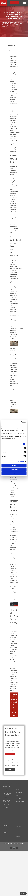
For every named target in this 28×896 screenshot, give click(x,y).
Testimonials (20, 826)
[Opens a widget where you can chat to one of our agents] (23, 893)
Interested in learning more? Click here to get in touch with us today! (14, 705)
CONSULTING (6, 825)
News (20, 23)
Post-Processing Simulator (7, 794)
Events (18, 829)
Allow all (14, 465)
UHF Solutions (20, 801)
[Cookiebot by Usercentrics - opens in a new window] (21, 422)
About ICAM (19, 820)
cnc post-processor (10, 25)
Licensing (5, 835)
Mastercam (5, 26)
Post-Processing (7, 783)
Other (17, 795)
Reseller (5, 832)
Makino (17, 25)
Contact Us (19, 836)
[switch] (25, 448)
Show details (21, 461)
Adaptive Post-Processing (7, 801)
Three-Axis (6, 804)
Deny (14, 473)
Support (5, 820)
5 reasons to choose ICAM (19, 823)
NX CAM (18, 789)
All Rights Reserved (13, 843)
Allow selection (14, 469)
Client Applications (13, 23)
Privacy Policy (16, 844)
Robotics (18, 798)
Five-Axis (5, 807)
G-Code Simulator (8, 797)
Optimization (6, 786)
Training (5, 822)
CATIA (17, 786)
